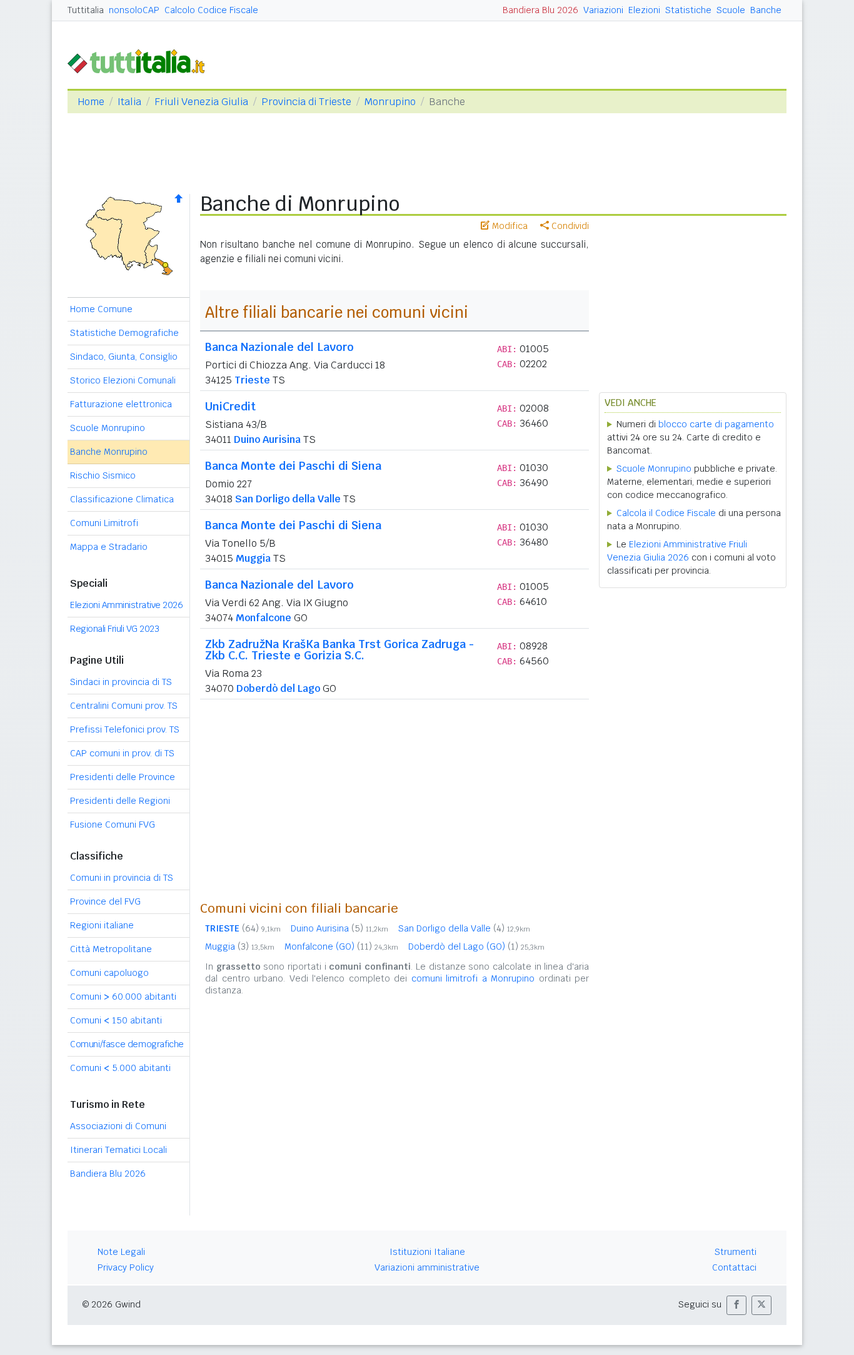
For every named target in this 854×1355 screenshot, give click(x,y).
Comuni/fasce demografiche (127, 1044)
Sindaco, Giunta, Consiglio (124, 356)
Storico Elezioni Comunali (123, 380)
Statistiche (688, 10)
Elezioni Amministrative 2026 (126, 605)
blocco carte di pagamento (716, 424)
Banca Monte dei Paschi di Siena (293, 466)
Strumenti (735, 1251)
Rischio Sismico (103, 475)
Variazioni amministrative (427, 1267)
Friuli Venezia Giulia (201, 101)
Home (91, 101)
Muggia (253, 558)
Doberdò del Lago (278, 688)
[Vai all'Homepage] (141, 60)
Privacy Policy (126, 1267)
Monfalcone (263, 617)
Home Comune (101, 309)
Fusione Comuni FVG (112, 824)
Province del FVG (105, 901)
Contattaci (734, 1267)
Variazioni (603, 10)
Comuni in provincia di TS (121, 877)
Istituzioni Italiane (427, 1251)
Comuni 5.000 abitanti (120, 1067)
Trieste (252, 380)
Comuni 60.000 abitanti (123, 996)
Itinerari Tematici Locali (118, 1149)
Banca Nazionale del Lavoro (279, 347)
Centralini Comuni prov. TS (124, 705)
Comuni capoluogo (109, 972)
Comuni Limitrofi (104, 523)
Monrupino (390, 101)
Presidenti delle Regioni (120, 800)
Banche (765, 10)
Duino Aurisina (267, 439)
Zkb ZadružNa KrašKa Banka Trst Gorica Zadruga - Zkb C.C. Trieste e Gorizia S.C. (339, 649)
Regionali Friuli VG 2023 (114, 628)
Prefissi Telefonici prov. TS (124, 729)
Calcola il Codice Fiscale (666, 513)
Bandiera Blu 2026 (540, 10)
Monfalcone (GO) (341, 946)
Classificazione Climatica (122, 499)
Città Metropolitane (111, 949)
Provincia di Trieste (306, 101)
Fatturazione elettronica (121, 404)
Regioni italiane (102, 925)
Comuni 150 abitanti (116, 1020)
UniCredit (230, 406)
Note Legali (121, 1251)
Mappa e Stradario (109, 546)
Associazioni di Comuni (118, 1126)
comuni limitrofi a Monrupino (473, 978)
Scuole (730, 10)
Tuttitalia (86, 10)
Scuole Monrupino (107, 428)
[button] (736, 1305)
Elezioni (644, 10)
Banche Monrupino (109, 451)
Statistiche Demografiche (124, 332)
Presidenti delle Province (122, 777)
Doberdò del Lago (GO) (476, 946)
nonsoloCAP (134, 10)
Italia (129, 101)
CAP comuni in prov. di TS (122, 753)
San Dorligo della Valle (288, 498)
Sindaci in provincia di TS (121, 682)
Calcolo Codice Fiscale (211, 10)
